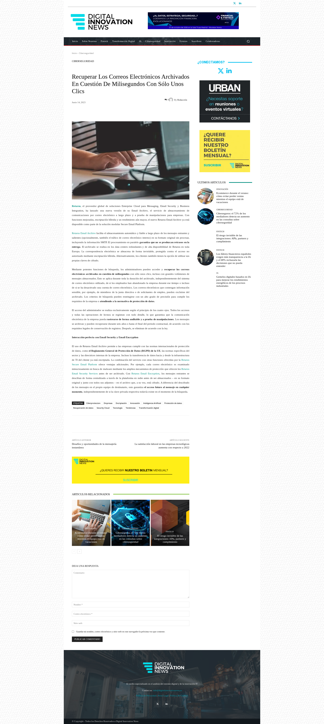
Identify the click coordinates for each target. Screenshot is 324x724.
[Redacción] (171, 100)
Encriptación (121, 403)
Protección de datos (173, 403)
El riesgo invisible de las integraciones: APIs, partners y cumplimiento (170, 538)
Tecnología (117, 408)
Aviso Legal (163, 695)
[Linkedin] (240, 3)
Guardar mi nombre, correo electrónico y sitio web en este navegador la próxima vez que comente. (120, 631)
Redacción (182, 100)
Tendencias (131, 408)
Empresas (108, 403)
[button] (248, 41)
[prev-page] (74, 551)
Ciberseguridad (86, 53)
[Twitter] (234, 3)
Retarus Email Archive (84, 233)
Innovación (135, 403)
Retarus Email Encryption (145, 373)
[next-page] (79, 551)
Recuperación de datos (83, 408)
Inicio (74, 53)
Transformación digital (149, 408)
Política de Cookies (179, 695)
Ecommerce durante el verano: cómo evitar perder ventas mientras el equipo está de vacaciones (91, 537)
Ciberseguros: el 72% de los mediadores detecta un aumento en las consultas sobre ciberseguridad (130, 537)
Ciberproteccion (93, 403)
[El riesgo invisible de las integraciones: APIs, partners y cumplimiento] (170, 523)
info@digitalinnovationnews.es (167, 690)
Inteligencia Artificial (152, 403)
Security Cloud (103, 408)
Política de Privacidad (146, 695)
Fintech (170, 532)
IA (217, 273)
